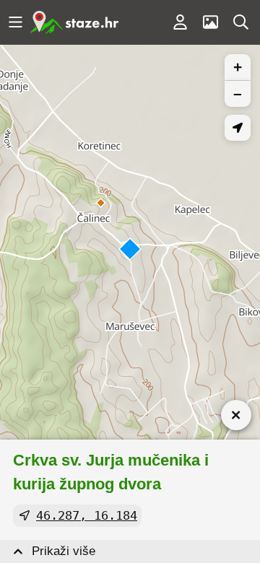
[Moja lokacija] (238, 128)
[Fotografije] (210, 22)
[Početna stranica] (74, 22)
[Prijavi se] (180, 22)
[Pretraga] (240, 22)
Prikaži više (63, 551)
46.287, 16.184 (86, 515)
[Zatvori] (236, 415)
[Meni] (15, 22)
